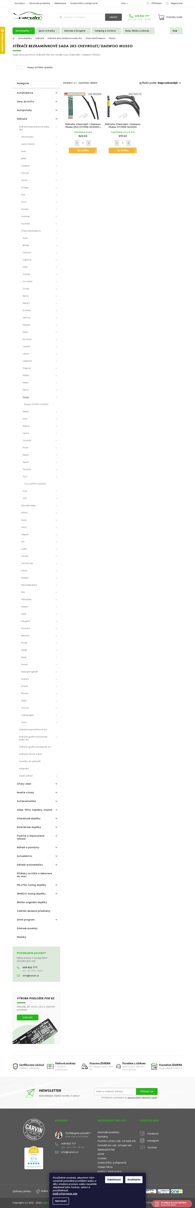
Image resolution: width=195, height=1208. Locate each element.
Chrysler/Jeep (28, 505)
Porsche (25, 628)
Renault (25, 635)
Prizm (25, 448)
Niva (25, 419)
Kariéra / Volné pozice (110, 1171)
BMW (23, 158)
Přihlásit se (146, 1091)
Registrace (177, 3)
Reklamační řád (106, 1150)
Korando (27, 339)
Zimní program (26, 919)
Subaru (25, 679)
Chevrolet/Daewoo (31, 231)
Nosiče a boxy (25, 792)
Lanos (26, 354)
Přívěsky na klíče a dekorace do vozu (34, 875)
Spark (26, 462)
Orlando (27, 440)
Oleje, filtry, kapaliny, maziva (34, 809)
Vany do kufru (25, 101)
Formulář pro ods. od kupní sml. (115, 1145)
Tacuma (27, 469)
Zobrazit (28, 1017)
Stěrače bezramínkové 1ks (33, 729)
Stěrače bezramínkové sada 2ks (34, 128)
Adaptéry (24, 768)
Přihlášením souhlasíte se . (129, 1098)
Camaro (27, 252)
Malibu (26, 375)
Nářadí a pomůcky (28, 847)
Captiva (27, 260)
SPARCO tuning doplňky (31, 893)
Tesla (24, 700)
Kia (22, 541)
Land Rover (27, 563)
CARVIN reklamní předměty (33, 911)
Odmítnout (114, 1179)
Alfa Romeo (27, 137)
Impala (26, 325)
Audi (23, 151)
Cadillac (25, 166)
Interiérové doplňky (29, 818)
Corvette (27, 281)
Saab (24, 650)
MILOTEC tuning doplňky (31, 885)
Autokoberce (25, 92)
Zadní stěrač (26, 776)
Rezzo (26, 455)
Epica (25, 296)
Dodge (24, 187)
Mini (23, 592)
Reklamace (60, 3)
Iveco (24, 527)
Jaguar (25, 534)
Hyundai (25, 223)
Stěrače (22, 119)
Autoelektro (24, 856)
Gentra (26, 317)
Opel (23, 614)
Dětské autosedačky (30, 864)
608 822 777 (30, 967)
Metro (26, 390)
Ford (23, 202)
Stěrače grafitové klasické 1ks (35, 747)
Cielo (25, 267)
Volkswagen (27, 715)
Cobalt (26, 274)
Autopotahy (24, 110)
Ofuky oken (24, 783)
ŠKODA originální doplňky (32, 902)
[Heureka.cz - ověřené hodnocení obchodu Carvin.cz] (33, 1157)
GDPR (101, 1154)
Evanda (27, 310)
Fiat (23, 195)
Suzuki (24, 686)
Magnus (27, 368)
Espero (26, 303)
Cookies (102, 1158)
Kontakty (20, 3)
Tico (25, 476)
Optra (26, 433)
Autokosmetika (26, 801)
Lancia (24, 556)
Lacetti (26, 346)
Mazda (24, 578)
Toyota (25, 708)
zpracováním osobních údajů (142, 1098)
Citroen (25, 173)
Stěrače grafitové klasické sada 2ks (33, 738)
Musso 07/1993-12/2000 (36, 404)
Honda (24, 209)
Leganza (27, 361)
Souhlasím (133, 1179)
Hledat (113, 17)
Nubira (26, 426)
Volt (25, 498)
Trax (25, 491)
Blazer (26, 245)
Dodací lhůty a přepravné (83, 3)
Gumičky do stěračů (29, 761)
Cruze (26, 289)
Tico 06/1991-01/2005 (35, 484)
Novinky (21, 937)
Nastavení (61, 1201)
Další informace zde (65, 1193)
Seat (23, 657)
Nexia (25, 411)
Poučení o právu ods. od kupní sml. (117, 1141)
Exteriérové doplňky (29, 827)
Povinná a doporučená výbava (30, 837)
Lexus (24, 570)
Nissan (24, 607)
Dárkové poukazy (27, 928)
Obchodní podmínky (39, 3)
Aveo (25, 238)
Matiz (25, 382)
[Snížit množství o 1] (77, 143)
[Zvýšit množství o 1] (88, 143)
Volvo (24, 722)
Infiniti (24, 513)
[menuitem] (24, 30)
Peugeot (25, 621)
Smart (24, 664)
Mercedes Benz (29, 585)
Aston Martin (28, 144)
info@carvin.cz (31, 976)
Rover (24, 643)
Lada (24, 549)
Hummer (25, 216)
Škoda (24, 693)
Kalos (25, 332)
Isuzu (24, 520)
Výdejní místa (105, 1167)
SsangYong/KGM (29, 672)
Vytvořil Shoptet (147, 1202)
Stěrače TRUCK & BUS (30, 754)
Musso (26, 397)
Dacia (24, 180)
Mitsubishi (26, 599)
